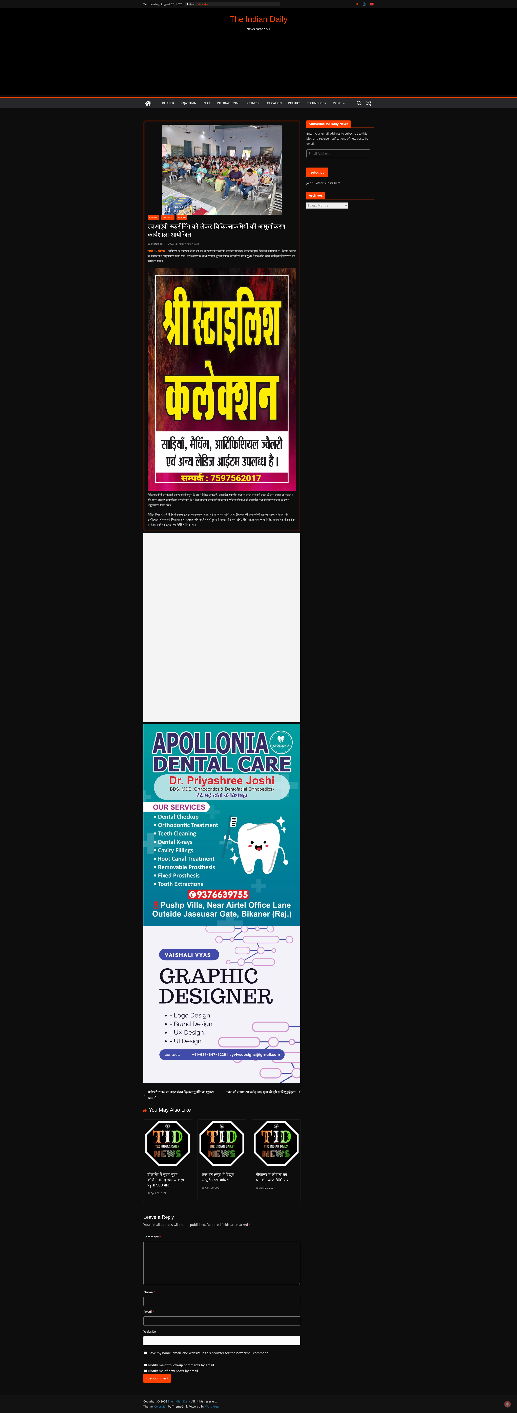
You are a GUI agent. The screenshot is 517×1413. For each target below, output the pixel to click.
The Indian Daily (259, 19)
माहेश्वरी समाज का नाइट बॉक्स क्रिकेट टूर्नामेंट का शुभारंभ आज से (181, 1095)
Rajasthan (188, 103)
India (206, 103)
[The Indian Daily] (148, 103)
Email (148, 1312)
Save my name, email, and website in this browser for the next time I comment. (209, 1353)
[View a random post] (369, 103)
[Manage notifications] (507, 1404)
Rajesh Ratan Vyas (189, 243)
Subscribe (317, 172)
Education (274, 103)
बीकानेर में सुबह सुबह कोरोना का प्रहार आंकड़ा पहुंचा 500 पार (165, 1179)
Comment (152, 1237)
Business (252, 103)
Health (182, 217)
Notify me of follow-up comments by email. (181, 1365)
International (228, 103)
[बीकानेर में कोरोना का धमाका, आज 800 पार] (276, 1122)
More (337, 103)
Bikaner (168, 103)
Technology (316, 103)
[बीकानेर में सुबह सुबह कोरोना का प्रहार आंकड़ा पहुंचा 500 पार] (167, 1122)
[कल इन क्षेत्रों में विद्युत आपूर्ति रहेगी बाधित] (222, 1122)
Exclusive (168, 217)
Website (149, 1331)
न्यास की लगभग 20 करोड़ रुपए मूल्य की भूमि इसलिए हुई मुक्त (260, 1092)
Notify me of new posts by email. (173, 1371)
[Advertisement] (258, 67)
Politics (294, 103)
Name (149, 1292)
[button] (343, 103)
